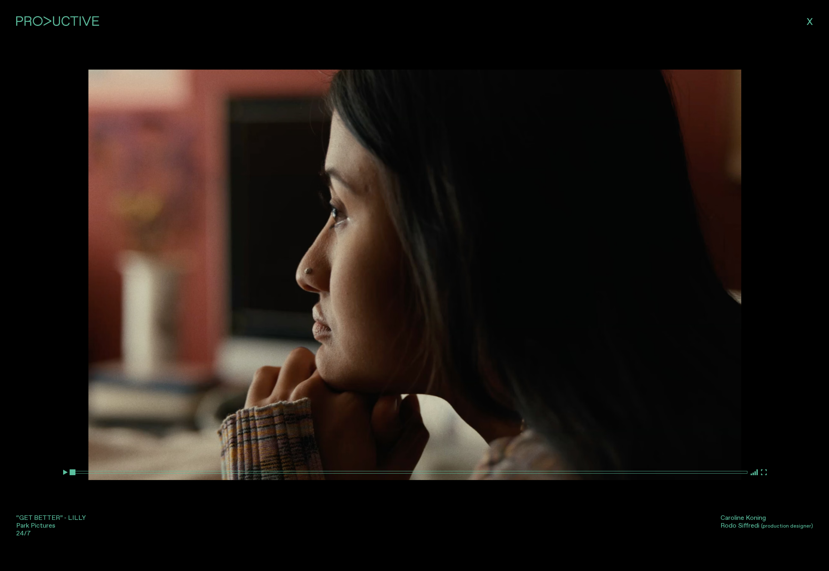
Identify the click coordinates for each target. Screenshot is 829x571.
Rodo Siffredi (767, 525)
